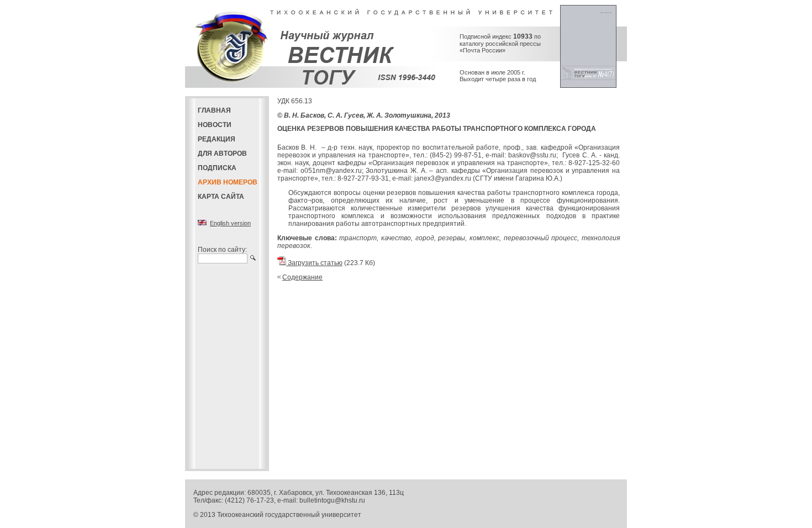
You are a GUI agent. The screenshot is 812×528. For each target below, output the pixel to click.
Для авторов (222, 153)
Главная (214, 110)
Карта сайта (221, 196)
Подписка (217, 168)
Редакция (216, 139)
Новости (214, 125)
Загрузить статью (314, 263)
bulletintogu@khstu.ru (332, 500)
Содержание (302, 277)
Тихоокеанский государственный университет (289, 515)
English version (230, 223)
